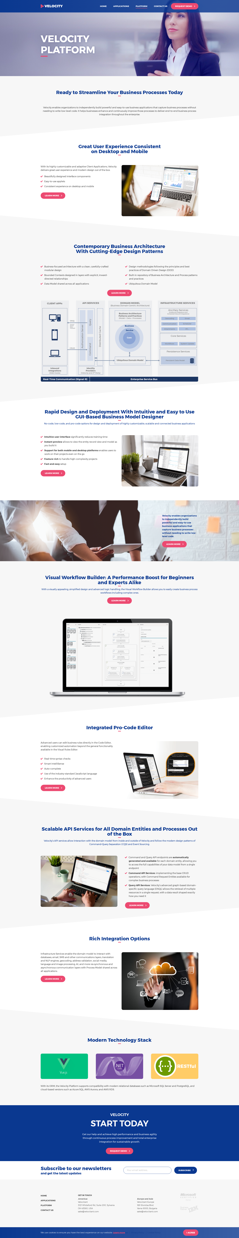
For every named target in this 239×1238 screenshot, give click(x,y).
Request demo (183, 6)
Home (103, 6)
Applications (121, 6)
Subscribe (184, 1170)
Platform (141, 6)
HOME (44, 1195)
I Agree (190, 1232)
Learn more (52, 195)
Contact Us (160, 6)
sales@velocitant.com (88, 1211)
